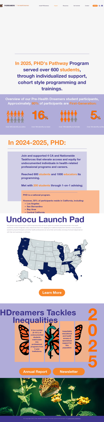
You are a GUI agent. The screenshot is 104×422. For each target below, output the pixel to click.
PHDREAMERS (9, 5)
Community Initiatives (74, 418)
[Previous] (9, 114)
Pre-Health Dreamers (23, 5)
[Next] (95, 114)
